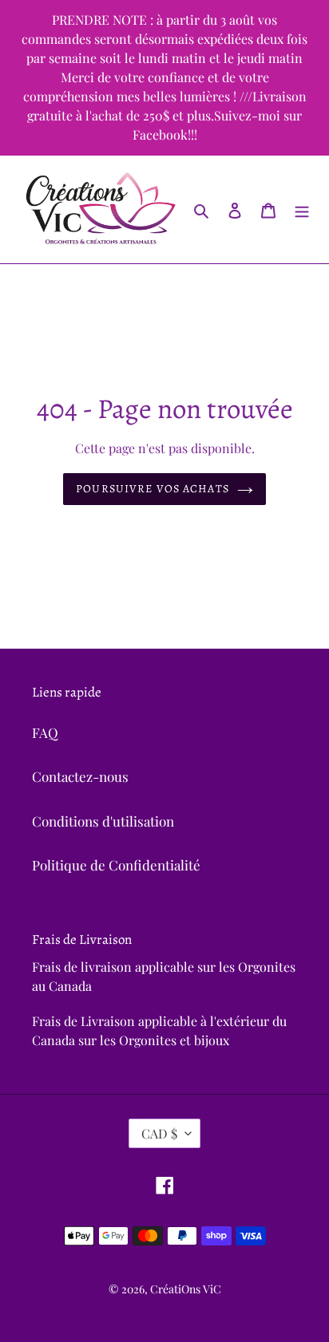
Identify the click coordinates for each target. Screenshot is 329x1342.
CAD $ (159, 1133)
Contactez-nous (80, 776)
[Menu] (302, 209)
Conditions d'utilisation (103, 821)
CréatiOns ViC (185, 1289)
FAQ (45, 732)
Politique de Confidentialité (116, 865)
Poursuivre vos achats (152, 488)
